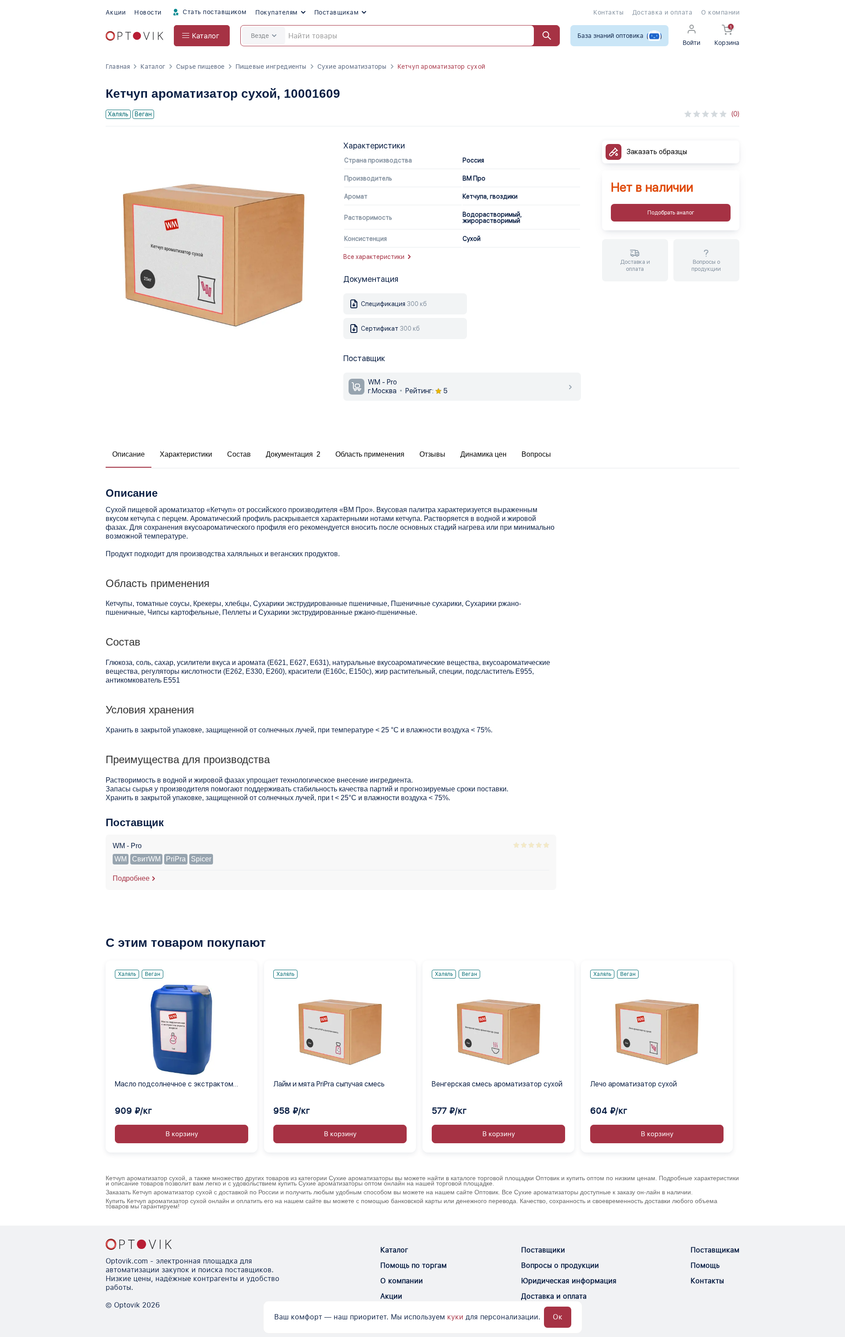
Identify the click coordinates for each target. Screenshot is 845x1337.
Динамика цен (483, 454)
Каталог (152, 66)
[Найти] (542, 35)
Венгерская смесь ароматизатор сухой (497, 1084)
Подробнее (131, 878)
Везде (260, 35)
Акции (115, 12)
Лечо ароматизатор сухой (633, 1084)
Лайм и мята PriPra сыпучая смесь (329, 1084)
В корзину (181, 1134)
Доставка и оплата (662, 12)
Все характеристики (373, 257)
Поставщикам (336, 12)
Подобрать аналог (670, 213)
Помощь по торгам (413, 1265)
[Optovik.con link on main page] (139, 1244)
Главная (118, 66)
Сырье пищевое (200, 66)
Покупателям (276, 12)
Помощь (705, 1265)
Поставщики (543, 1250)
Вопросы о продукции (560, 1265)
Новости (147, 12)
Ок (557, 1317)
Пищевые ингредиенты (271, 66)
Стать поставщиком (214, 11)
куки (455, 1317)
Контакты (608, 12)
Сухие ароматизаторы (352, 66)
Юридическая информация (569, 1281)
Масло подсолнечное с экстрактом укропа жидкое (174, 1085)
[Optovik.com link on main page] (134, 36)
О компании (720, 12)
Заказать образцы (657, 152)
